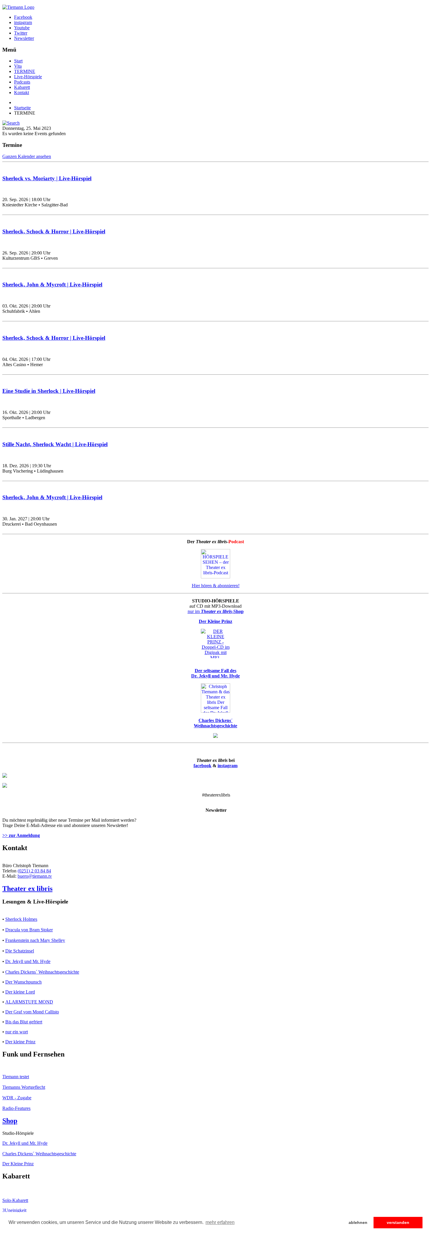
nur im (216, 611)
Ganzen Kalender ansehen (26, 156)
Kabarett (22, 87)
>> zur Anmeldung (21, 835)
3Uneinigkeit (14, 1210)
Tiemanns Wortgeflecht (23, 1087)
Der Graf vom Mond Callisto (32, 1011)
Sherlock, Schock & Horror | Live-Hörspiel (53, 231)
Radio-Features (16, 1108)
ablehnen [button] (358, 1222)
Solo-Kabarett (15, 1200)
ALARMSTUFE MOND (29, 1001)
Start (18, 60)
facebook (202, 765)
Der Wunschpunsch (23, 981)
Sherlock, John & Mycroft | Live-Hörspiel (52, 284)
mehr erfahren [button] (220, 1222)
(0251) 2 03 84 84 (34, 870)
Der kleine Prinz (20, 1041)
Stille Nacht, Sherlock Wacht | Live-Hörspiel (55, 444)
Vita (18, 66)
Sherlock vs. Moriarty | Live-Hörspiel (46, 178)
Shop (9, 1121)
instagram (227, 765)
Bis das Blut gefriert (23, 1021)
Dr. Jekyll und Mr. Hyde (27, 961)
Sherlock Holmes (21, 919)
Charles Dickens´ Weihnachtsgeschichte (42, 971)
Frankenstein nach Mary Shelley (35, 940)
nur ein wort (16, 1031)
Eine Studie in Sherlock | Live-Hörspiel (48, 391)
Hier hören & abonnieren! (216, 585)
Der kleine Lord (20, 991)
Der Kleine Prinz (18, 1163)
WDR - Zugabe (16, 1097)
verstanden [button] (398, 1222)
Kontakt (21, 92)
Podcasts (22, 81)
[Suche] (11, 122)
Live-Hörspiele (28, 76)
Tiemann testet (15, 1076)
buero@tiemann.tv (35, 876)
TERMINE (24, 71)
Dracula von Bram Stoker (29, 929)
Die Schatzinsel (19, 950)
